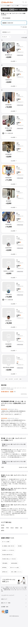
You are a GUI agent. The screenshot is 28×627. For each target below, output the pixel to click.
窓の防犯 (19, 546)
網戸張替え (4, 567)
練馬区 (2, 530)
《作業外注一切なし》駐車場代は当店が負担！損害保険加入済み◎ (14, 411)
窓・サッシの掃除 (5, 541)
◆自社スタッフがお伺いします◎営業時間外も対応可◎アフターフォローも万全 (14, 420)
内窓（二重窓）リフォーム (16, 571)
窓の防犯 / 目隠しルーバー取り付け (9, 558)
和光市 (12, 527)
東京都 (2, 525)
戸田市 (7, 527)
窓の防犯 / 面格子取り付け (7, 554)
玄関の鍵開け (5, 563)
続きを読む (24, 428)
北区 (21, 527)
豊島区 (16, 527)
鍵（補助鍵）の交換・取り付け (8, 546)
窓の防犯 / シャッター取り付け (8, 550)
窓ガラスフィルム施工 (14, 567)
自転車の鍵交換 (14, 563)
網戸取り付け (5, 571)
